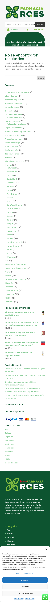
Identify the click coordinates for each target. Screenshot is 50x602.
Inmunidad (9, 448)
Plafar (7, 455)
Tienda (14, 29)
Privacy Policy (19, 599)
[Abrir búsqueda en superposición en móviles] (25, 24)
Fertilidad (9, 451)
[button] (46, 549)
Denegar (25, 586)
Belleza (8, 433)
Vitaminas (9, 440)
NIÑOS (7, 459)
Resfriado (9, 444)
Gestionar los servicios (24, 573)
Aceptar (25, 580)
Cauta (41, 78)
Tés (6, 429)
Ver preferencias (25, 593)
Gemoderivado (11, 463)
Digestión (9, 437)
